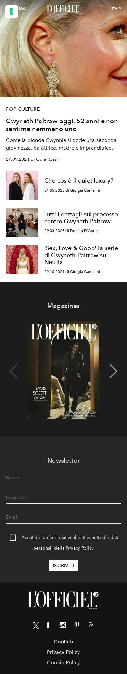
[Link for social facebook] (48, 626)
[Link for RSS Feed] (91, 625)
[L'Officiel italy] (63, 9)
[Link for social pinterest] (77, 626)
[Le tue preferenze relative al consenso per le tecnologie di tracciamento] (11, 11)
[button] (113, 371)
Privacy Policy (80, 548)
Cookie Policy (63, 662)
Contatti (63, 642)
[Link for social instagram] (62, 626)
